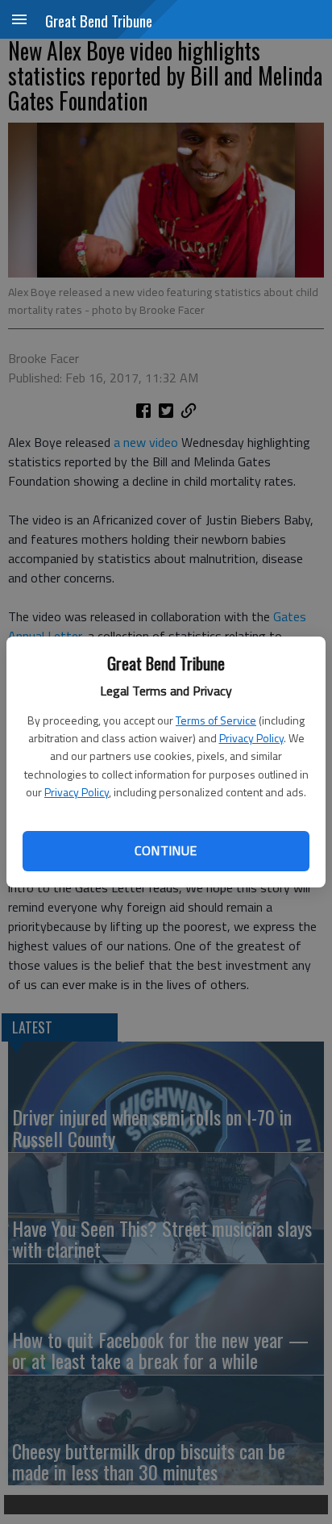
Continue (166, 850)
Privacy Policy (251, 737)
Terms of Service (216, 720)
